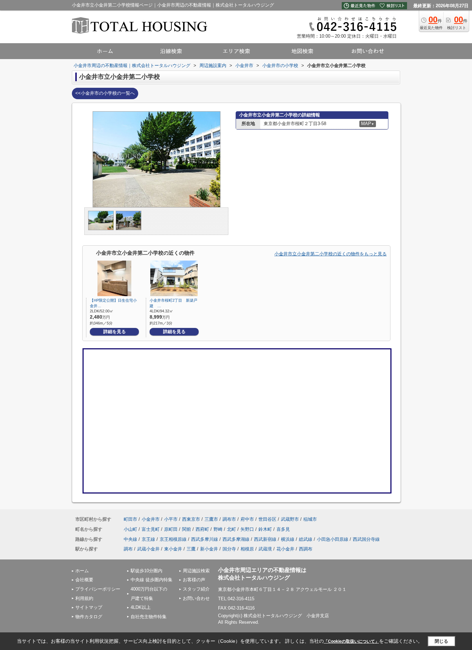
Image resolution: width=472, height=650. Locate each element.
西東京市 (191, 519)
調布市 (229, 519)
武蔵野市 (290, 519)
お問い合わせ (196, 598)
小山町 (130, 529)
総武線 (305, 539)
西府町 (202, 529)
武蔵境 (265, 549)
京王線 (148, 539)
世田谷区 (267, 519)
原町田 (171, 529)
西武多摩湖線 (236, 539)
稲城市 (310, 519)
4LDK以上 (141, 607)
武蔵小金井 (148, 549)
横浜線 (287, 539)
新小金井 (209, 549)
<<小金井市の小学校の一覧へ (105, 93)
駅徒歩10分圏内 (146, 570)
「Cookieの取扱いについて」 (351, 641)
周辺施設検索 (196, 570)
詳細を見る (114, 331)
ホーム (82, 570)
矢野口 (247, 529)
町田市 (130, 519)
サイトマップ (88, 607)
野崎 (218, 529)
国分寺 (229, 549)
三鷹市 (211, 519)
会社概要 (84, 579)
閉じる (441, 641)
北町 (231, 529)
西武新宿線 (265, 539)
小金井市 (151, 519)
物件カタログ (88, 616)
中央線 (130, 539)
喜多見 (283, 529)
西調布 (305, 549)
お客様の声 (194, 579)
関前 (186, 529)
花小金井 (285, 549)
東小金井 (173, 549)
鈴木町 (265, 529)
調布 (128, 549)
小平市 (171, 519)
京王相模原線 (173, 539)
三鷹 (191, 549)
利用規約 (84, 598)
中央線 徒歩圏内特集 (151, 579)
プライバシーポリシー (97, 589)
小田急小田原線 (332, 539)
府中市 (247, 519)
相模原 (247, 549)
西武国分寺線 (366, 539)
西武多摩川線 (204, 539)
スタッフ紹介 (196, 589)
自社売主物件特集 (149, 616)
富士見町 (151, 529)
